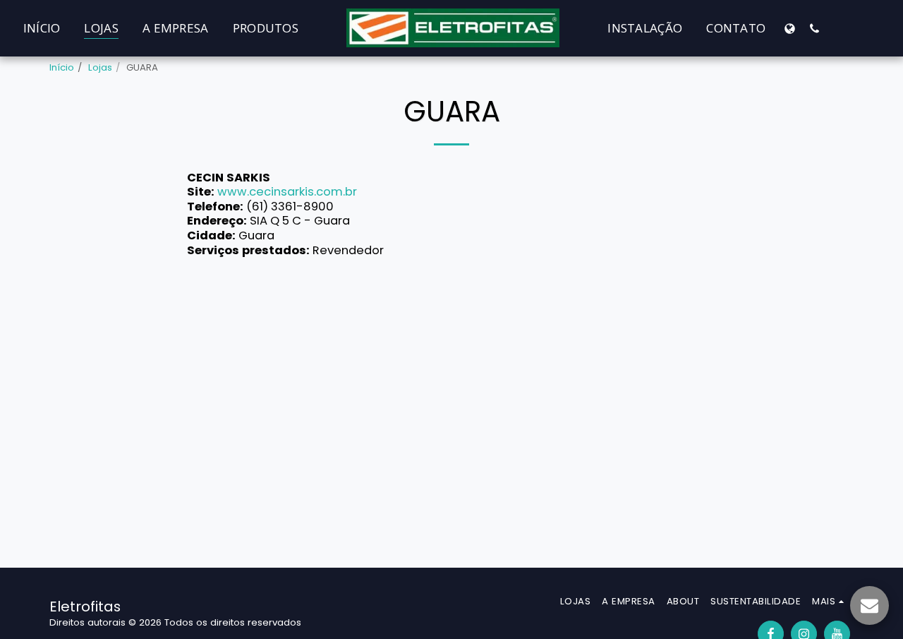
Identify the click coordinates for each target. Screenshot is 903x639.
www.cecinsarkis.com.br (287, 192)
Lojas (100, 67)
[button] (814, 28)
